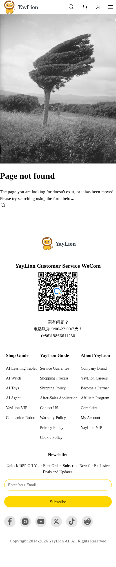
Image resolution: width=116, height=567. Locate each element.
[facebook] (9, 526)
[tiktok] (71, 526)
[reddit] (87, 526)
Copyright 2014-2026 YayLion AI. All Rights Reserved (58, 541)
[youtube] (40, 526)
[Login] (98, 7)
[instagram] (25, 526)
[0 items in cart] (86, 7)
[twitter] (56, 526)
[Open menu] (110, 7)
